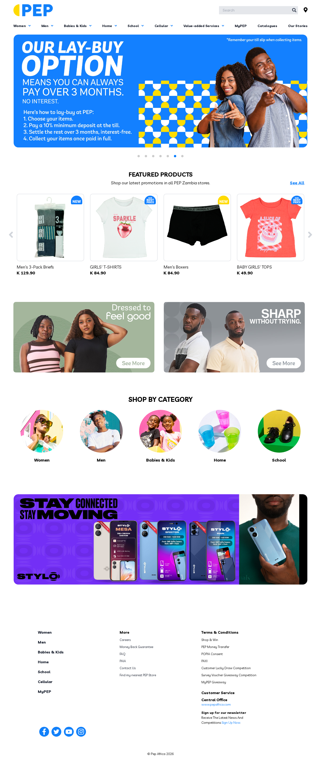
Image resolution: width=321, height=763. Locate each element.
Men (45, 26)
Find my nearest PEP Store (138, 675)
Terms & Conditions (220, 632)
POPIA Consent (212, 654)
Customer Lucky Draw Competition (226, 668)
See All (297, 183)
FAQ (122, 654)
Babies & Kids (76, 26)
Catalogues (267, 26)
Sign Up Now (231, 722)
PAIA (123, 661)
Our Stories (298, 26)
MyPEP (241, 26)
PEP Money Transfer (215, 647)
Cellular (162, 26)
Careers (125, 640)
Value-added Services (202, 26)
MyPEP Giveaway (213, 682)
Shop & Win (209, 640)
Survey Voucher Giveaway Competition (228, 675)
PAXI (204, 661)
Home (107, 26)
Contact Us (128, 668)
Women (20, 26)
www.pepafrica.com (216, 704)
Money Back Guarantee (136, 647)
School (134, 26)
